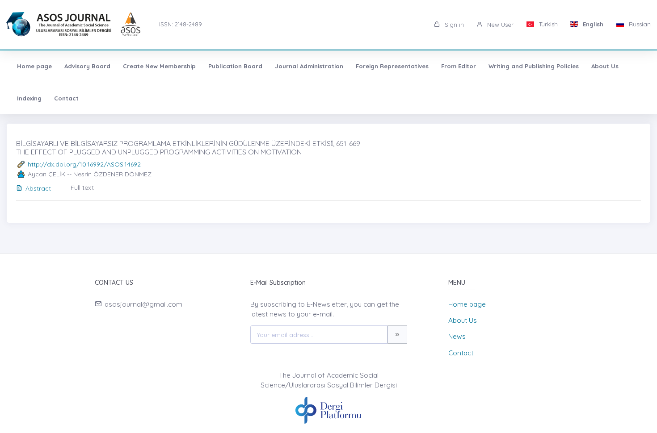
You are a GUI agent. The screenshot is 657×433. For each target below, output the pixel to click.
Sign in (453, 24)
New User (499, 24)
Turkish (547, 24)
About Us (605, 66)
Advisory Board (87, 66)
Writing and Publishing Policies (534, 66)
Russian (639, 24)
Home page (34, 66)
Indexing (29, 98)
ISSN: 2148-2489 (180, 24)
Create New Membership (159, 66)
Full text (82, 187)
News (457, 336)
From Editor (458, 66)
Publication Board (235, 66)
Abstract (38, 188)
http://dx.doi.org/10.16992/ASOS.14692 (84, 164)
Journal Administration (309, 66)
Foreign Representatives (392, 66)
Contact (66, 98)
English (592, 24)
